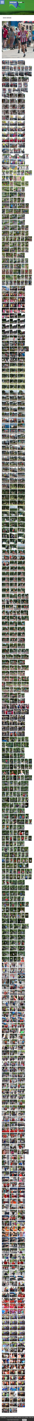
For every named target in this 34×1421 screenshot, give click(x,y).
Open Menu (2, 2)
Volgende (8, 17)
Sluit (24, 1420)
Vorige (4, 17)
